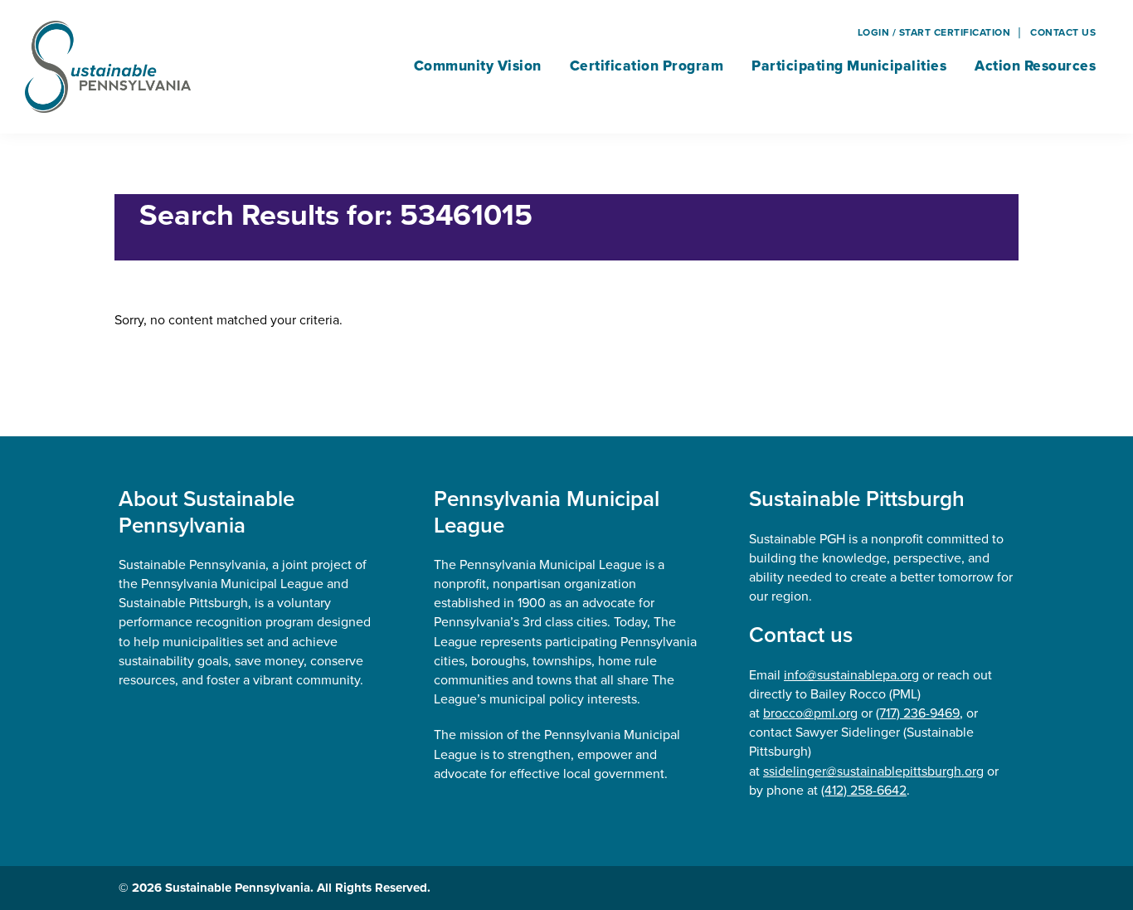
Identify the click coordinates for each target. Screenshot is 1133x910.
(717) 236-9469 (918, 713)
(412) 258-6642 (864, 790)
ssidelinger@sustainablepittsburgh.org (873, 771)
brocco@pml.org (810, 713)
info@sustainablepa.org (851, 674)
